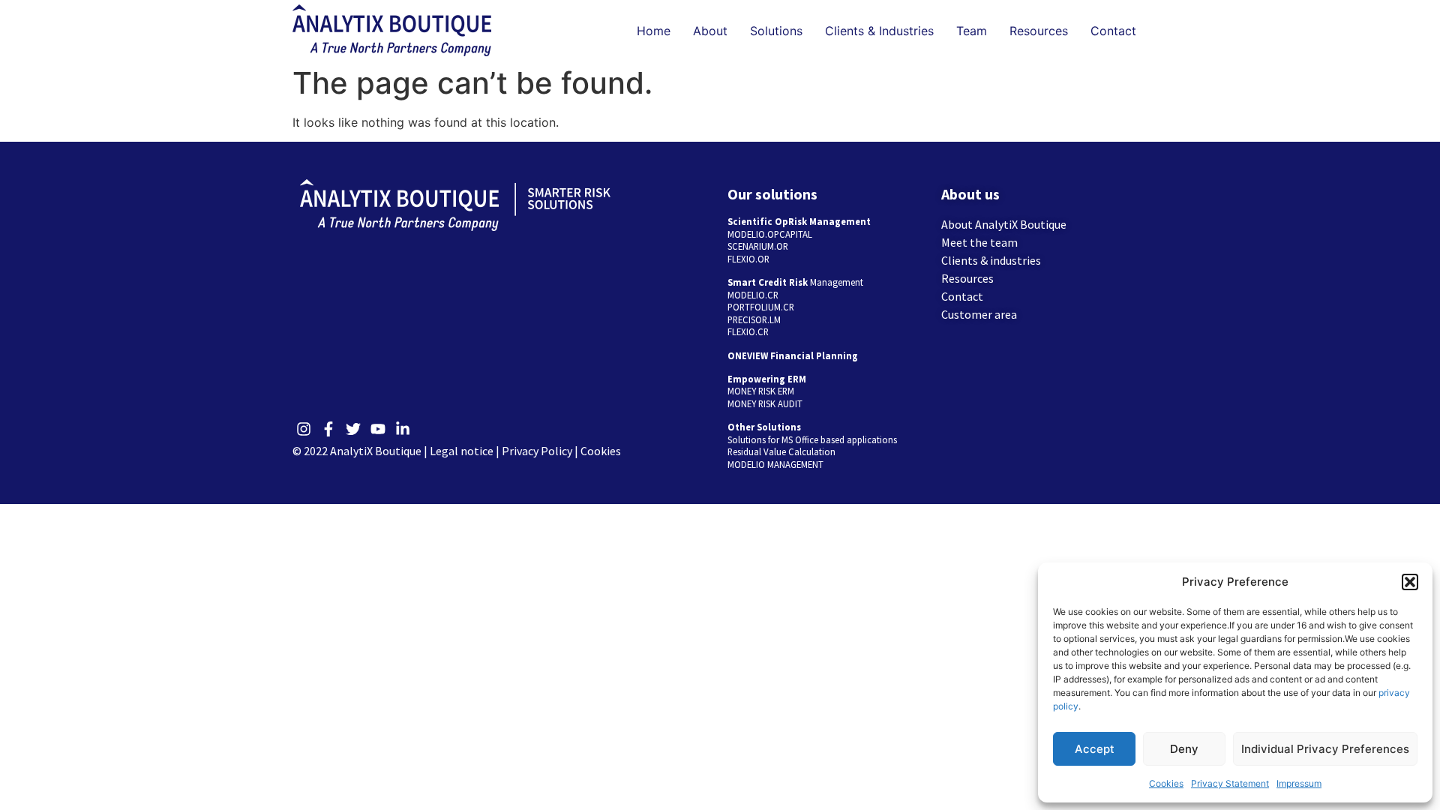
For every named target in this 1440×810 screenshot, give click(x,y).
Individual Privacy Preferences (1325, 749)
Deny (1184, 749)
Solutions (776, 30)
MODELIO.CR (753, 295)
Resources (1039, 30)
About (710, 30)
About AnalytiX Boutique (1003, 224)
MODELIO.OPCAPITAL (770, 234)
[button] (1410, 582)
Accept (1094, 749)
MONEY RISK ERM (761, 391)
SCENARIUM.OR (758, 246)
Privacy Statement (1230, 783)
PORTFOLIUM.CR (761, 307)
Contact (1113, 30)
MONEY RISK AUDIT (765, 404)
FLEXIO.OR (749, 259)
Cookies (1166, 783)
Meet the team (979, 242)
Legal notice (462, 450)
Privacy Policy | (541, 450)
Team (971, 30)
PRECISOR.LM (754, 320)
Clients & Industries (879, 30)
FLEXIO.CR (748, 332)
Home (653, 30)
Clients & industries (991, 260)
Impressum (1299, 783)
